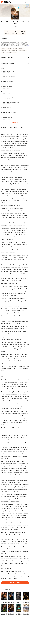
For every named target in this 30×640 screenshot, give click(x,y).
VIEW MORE (15, 122)
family (9, 50)
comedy (3, 48)
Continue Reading (15, 582)
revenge (15, 48)
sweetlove (14, 50)
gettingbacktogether (11, 52)
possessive (21, 48)
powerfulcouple (22, 50)
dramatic (4, 50)
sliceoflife (9, 48)
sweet (3, 52)
